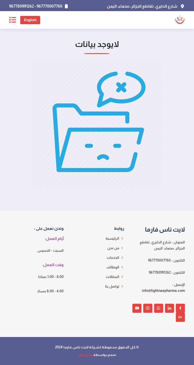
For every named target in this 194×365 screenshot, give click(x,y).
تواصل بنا (112, 286)
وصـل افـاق (85, 355)
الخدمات (113, 257)
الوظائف (112, 267)
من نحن (113, 248)
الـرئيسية (112, 238)
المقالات (112, 276)
